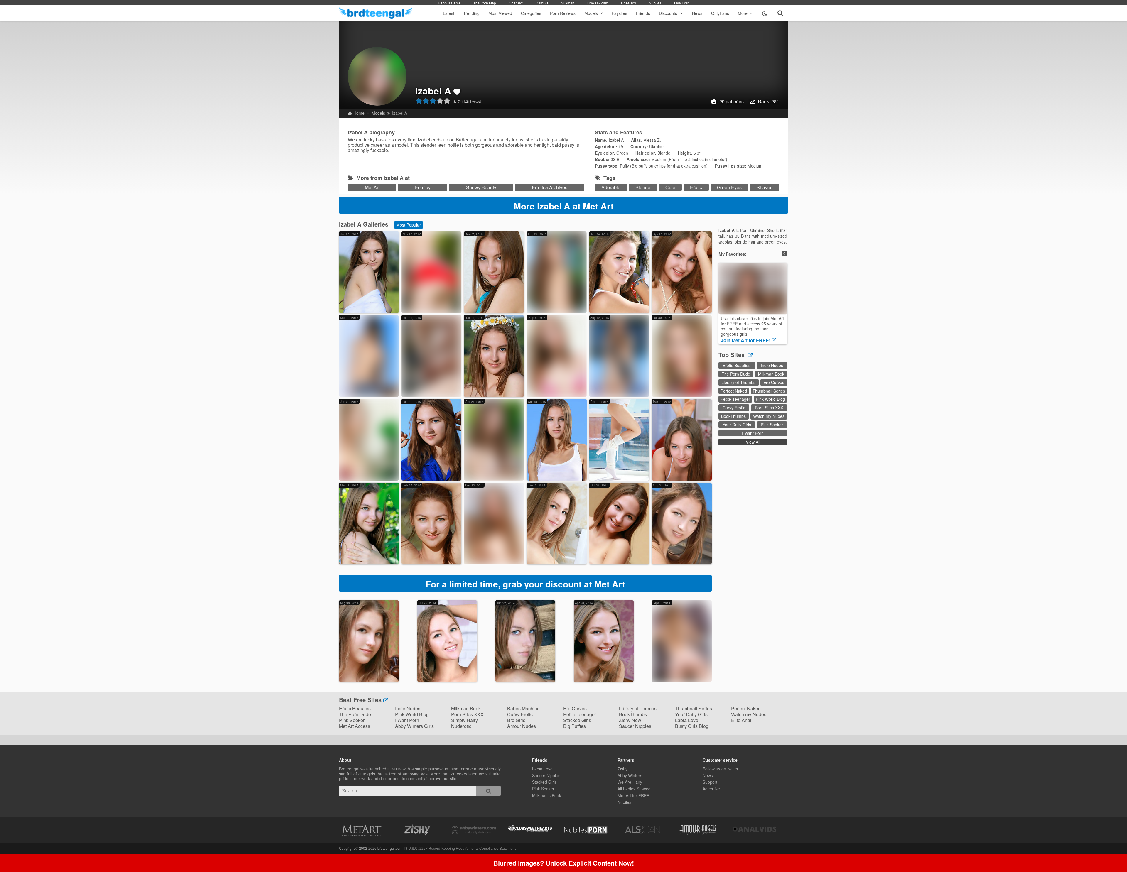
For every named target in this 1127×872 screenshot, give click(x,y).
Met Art (372, 187)
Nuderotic (461, 726)
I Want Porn (753, 433)
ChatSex (516, 2)
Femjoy (423, 187)
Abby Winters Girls (414, 726)
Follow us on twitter (720, 769)
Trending (471, 13)
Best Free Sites (361, 700)
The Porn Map (484, 2)
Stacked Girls (577, 720)
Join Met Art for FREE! (746, 340)
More (743, 13)
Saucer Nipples (635, 726)
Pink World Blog (770, 399)
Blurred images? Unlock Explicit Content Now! (563, 863)
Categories (531, 13)
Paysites (619, 13)
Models (591, 13)
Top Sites (732, 354)
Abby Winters (630, 775)
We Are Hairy (630, 782)
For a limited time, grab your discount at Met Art (525, 583)
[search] (488, 791)
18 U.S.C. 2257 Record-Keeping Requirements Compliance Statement (459, 848)
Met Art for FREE (633, 795)
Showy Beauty (481, 187)
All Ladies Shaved (634, 789)
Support (710, 782)
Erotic (696, 187)
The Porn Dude (736, 374)
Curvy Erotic (734, 407)
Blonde (642, 187)
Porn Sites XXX (769, 407)
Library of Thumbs (738, 382)
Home (359, 113)
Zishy (622, 769)
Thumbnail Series (769, 391)
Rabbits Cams (449, 2)
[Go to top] (1111, 852)
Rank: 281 (768, 101)
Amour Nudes (521, 726)
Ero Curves (773, 382)
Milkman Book (771, 374)
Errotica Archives (549, 187)
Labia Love (686, 720)
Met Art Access (354, 726)
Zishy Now (630, 720)
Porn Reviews (563, 13)
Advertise (711, 789)
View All (753, 442)
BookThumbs (733, 416)
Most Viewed (500, 13)
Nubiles (655, 2)
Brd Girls (516, 720)
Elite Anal (741, 720)
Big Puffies (574, 726)
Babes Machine (523, 708)
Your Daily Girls (737, 424)
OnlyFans (720, 13)
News (697, 13)
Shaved (765, 187)
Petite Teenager (735, 399)
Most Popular (408, 225)
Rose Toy (628, 2)
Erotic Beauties (736, 365)
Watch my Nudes (768, 416)
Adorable (610, 187)
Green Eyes (729, 187)
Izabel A (433, 90)
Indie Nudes (772, 365)
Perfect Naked (734, 391)
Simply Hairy (464, 720)
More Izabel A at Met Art (564, 206)
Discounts (668, 13)
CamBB (542, 2)
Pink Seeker (772, 424)
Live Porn (681, 2)
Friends (643, 13)
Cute (670, 187)
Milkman (567, 2)
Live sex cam (597, 2)
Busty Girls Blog (691, 726)
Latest (448, 13)
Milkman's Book (546, 795)
